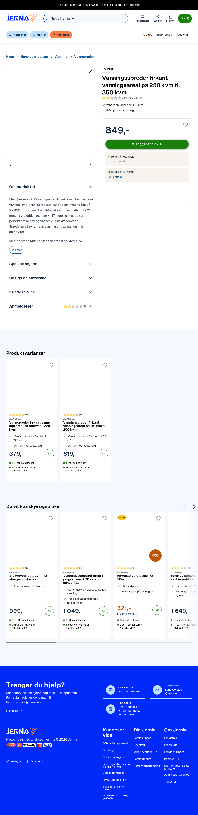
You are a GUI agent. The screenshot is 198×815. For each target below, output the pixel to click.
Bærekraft (170, 745)
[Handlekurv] (185, 18)
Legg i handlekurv (149, 144)
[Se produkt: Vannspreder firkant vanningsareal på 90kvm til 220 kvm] (31, 420)
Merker (41, 34)
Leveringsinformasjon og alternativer (116, 765)
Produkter (19, 34)
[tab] (21, 165)
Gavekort (183, 34)
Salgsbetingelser (113, 773)
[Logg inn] (170, 18)
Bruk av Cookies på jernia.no (176, 767)
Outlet (147, 34)
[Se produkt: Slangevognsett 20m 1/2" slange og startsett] (31, 575)
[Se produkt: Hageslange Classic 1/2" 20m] (139, 575)
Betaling (108, 750)
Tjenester (170, 781)
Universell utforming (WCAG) (115, 797)
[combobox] (89, 18)
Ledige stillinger (174, 752)
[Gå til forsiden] (21, 18)
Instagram (16, 761)
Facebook (37, 761)
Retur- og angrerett (115, 757)
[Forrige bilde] (10, 164)
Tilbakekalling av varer (113, 788)
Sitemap (169, 758)
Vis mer (17, 249)
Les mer (135, 4)
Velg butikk (115, 177)
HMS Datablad (112, 779)
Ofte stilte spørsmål (115, 743)
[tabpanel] (51, 111)
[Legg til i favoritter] (185, 125)
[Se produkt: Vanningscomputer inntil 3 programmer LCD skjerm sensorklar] (85, 575)
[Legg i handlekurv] (49, 453)
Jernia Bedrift (142, 759)
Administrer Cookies (176, 774)
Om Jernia (170, 738)
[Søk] (47, 18)
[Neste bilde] (90, 164)
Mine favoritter (143, 752)
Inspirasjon (164, 34)
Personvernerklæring (147, 766)
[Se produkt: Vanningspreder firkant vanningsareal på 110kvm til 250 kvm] (85, 420)
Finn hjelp (12, 710)
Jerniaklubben (142, 738)
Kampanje (63, 34)
